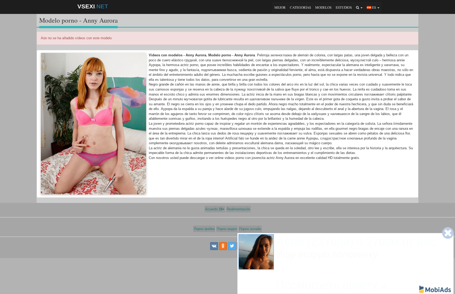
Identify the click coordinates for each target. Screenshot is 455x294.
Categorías (300, 7)
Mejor (280, 7)
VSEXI (92, 6)
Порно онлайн (250, 229)
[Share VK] (214, 246)
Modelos (323, 7)
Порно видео (227, 229)
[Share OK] (223, 246)
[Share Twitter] (232, 246)
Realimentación (238, 209)
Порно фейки (204, 229)
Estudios (344, 7)
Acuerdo (215, 209)
